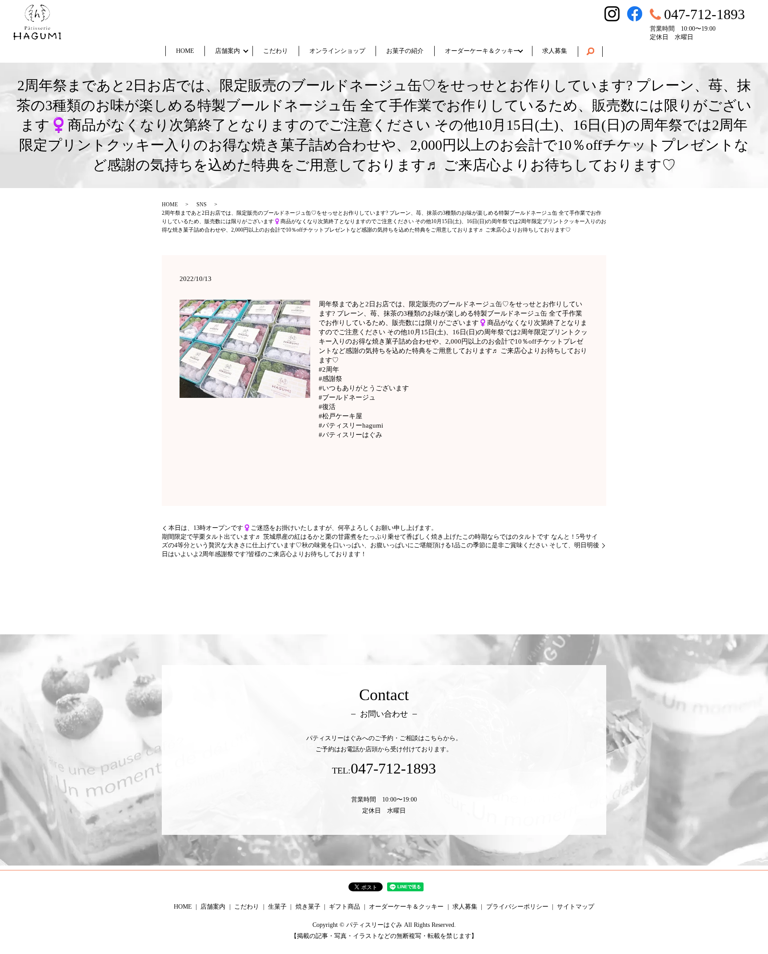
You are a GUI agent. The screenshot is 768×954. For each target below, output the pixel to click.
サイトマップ (575, 906)
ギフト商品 (344, 906)
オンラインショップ (337, 51)
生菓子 (277, 906)
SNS (201, 204)
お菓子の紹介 (405, 51)
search (590, 51)
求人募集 (554, 51)
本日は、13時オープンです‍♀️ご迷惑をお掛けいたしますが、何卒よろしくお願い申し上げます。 (302, 528)
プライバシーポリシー (517, 906)
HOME (185, 51)
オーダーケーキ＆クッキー (482, 51)
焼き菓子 (308, 906)
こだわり (275, 51)
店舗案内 (227, 51)
